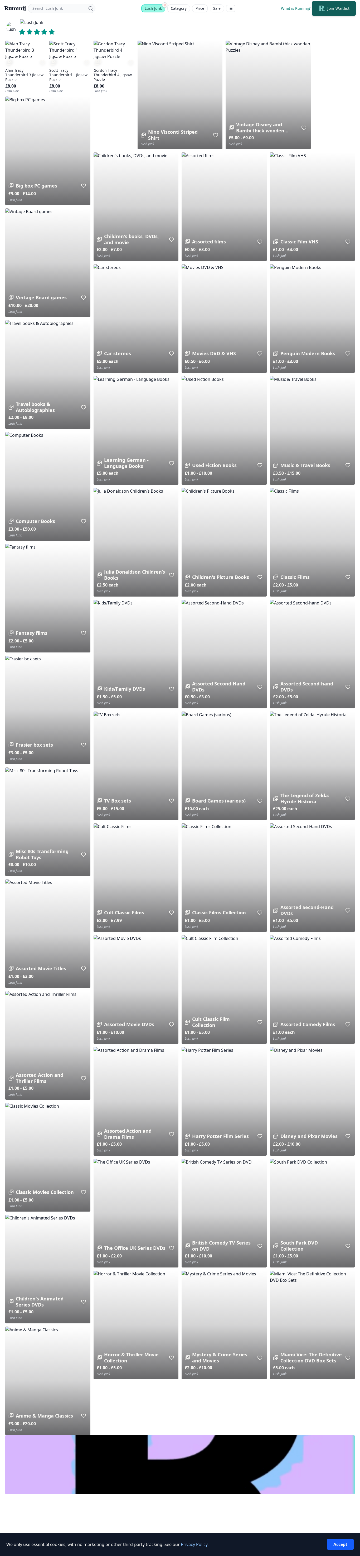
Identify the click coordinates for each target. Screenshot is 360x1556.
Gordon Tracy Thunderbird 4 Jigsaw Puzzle (113, 75)
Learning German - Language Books (126, 463)
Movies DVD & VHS (214, 353)
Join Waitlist (338, 8)
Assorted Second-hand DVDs (306, 687)
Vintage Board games (41, 298)
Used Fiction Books (214, 465)
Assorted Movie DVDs (129, 1024)
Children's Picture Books (220, 577)
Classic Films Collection (219, 913)
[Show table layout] (230, 8)
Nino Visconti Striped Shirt (173, 135)
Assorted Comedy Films (307, 1024)
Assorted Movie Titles (41, 969)
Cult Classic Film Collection (211, 1022)
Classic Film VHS (299, 242)
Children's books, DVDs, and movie (131, 239)
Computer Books (35, 521)
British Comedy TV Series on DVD (221, 1246)
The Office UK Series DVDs (135, 1248)
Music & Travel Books (305, 465)
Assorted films (209, 242)
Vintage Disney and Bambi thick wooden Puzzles (260, 127)
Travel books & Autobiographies (35, 407)
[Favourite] (42, 62)
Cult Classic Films (124, 913)
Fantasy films (31, 633)
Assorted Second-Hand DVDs (218, 687)
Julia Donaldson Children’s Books (134, 575)
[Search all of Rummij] (164, 5)
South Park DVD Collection (299, 1246)
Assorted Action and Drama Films (128, 1134)
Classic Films (295, 577)
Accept (340, 1544)
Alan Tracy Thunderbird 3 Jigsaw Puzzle (24, 75)
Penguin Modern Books (307, 353)
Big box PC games (36, 186)
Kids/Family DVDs (124, 689)
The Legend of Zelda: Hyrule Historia (304, 798)
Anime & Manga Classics (44, 1416)
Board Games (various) (219, 801)
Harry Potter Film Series (220, 1136)
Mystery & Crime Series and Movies (219, 1357)
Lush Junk (153, 8)
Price (200, 8)
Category (179, 8)
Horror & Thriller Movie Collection (131, 1357)
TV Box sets (117, 801)
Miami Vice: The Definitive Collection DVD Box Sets (311, 1357)
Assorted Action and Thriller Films (39, 1078)
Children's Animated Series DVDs (40, 1302)
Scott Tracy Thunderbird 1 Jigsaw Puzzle (68, 75)
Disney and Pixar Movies (309, 1136)
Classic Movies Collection (45, 1192)
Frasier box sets (34, 745)
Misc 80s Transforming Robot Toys (42, 854)
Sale (217, 8)
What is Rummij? (295, 8)
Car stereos (117, 353)
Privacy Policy (194, 1544)
